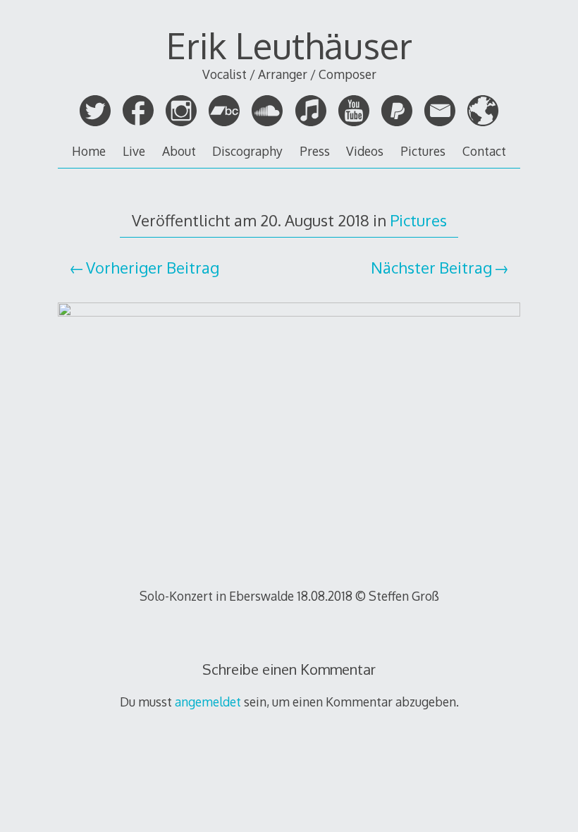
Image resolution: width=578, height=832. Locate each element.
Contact (484, 151)
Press (315, 151)
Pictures (422, 151)
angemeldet (208, 701)
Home (89, 151)
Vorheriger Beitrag (152, 267)
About (179, 151)
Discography (247, 151)
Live (134, 151)
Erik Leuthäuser (289, 45)
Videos (364, 151)
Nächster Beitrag (431, 267)
